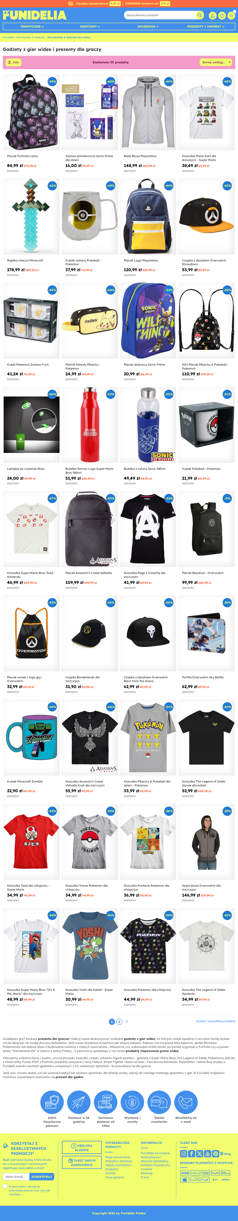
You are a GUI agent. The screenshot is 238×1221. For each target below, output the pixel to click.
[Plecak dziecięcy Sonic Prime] (148, 321)
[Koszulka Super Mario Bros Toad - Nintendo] (31, 529)
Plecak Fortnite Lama (22, 156)
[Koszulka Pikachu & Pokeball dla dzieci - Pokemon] (148, 737)
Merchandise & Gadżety (30, 37)
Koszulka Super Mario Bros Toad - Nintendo (31, 575)
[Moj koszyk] (231, 16)
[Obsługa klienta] (222, 16)
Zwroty (110, 1173)
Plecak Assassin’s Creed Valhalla (88, 573)
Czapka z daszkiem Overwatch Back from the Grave (146, 679)
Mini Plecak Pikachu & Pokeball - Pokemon (205, 366)
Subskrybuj (42, 1177)
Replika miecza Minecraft (25, 260)
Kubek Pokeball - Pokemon (201, 469)
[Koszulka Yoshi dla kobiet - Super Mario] (90, 946)
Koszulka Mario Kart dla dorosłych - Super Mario (199, 158)
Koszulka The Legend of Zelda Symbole (203, 992)
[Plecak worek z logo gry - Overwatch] (31, 633)
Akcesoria (146, 26)
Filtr (16, 62)
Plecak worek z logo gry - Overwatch (25, 679)
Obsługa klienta (83, 1148)
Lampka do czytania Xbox (26, 469)
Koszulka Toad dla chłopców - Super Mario (28, 887)
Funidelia (8, 37)
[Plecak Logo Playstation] (148, 216)
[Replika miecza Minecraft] (31, 216)
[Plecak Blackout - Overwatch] (206, 529)
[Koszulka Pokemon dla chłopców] (148, 946)
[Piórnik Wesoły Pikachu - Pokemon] (90, 321)
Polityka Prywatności (156, 1165)
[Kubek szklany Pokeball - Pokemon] (90, 216)
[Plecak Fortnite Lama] (31, 112)
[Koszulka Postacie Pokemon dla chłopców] (148, 842)
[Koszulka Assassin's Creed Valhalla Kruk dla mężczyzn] (90, 737)
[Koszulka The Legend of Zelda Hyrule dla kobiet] (206, 737)
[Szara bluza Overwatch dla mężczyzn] (206, 842)
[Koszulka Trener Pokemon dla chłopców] (90, 842)
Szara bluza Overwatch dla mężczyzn (201, 887)
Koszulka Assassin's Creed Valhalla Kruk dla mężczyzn (85, 783)
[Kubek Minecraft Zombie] (31, 737)
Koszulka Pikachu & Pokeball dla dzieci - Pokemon (147, 783)
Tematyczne (30, 26)
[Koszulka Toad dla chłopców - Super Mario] (31, 842)
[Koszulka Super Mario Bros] (31, 946)
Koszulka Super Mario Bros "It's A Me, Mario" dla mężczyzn (31, 992)
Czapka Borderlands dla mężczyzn (82, 679)
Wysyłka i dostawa (118, 1161)
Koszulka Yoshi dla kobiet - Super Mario (89, 992)
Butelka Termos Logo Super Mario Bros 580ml (89, 470)
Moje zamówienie (117, 1157)
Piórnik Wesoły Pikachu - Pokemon (83, 366)
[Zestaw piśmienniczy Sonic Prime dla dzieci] (90, 112)
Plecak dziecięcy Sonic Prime (144, 364)
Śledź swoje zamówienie (83, 1163)
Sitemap (147, 1173)
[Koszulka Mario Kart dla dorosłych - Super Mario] (206, 112)
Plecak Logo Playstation (141, 260)
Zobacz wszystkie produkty (215, 1021)
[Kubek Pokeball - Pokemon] (206, 425)
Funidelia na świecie (155, 1153)
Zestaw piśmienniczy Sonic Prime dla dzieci (89, 158)
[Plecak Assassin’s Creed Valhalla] (90, 529)
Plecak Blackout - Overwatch (203, 573)
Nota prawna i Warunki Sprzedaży (154, 1159)
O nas (145, 1177)
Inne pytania (114, 1177)
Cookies (146, 1169)
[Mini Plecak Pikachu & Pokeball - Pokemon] (206, 321)
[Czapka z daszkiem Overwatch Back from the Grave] (148, 633)
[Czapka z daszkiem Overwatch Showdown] (206, 216)
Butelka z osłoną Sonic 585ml (144, 469)
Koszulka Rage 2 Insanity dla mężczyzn (144, 575)
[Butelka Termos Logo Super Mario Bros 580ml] (90, 425)
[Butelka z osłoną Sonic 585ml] (148, 425)
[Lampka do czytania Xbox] (31, 425)
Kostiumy (88, 26)
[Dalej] (127, 1021)
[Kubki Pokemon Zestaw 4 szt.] (31, 321)
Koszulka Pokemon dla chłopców (147, 990)
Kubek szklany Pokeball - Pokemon (83, 262)
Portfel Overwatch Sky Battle (202, 677)
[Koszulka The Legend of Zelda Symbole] (206, 946)
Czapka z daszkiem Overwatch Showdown (204, 262)
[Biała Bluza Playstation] (148, 112)
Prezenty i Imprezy (204, 26)
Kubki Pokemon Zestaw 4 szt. (28, 364)
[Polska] (183, 1154)
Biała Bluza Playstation (140, 156)
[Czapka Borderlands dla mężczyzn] (90, 633)
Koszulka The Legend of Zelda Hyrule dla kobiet (203, 783)
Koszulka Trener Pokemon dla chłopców (86, 887)
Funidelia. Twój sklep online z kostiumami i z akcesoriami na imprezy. (35, 15)
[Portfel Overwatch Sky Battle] (206, 633)
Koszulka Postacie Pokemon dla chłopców (146, 887)
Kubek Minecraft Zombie (25, 781)
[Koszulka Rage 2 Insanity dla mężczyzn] (148, 529)
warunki (45, 1190)
